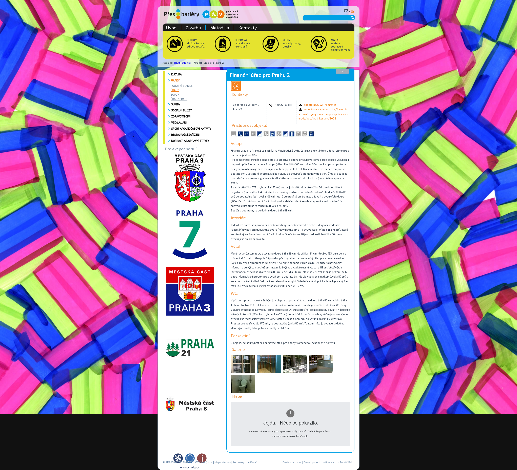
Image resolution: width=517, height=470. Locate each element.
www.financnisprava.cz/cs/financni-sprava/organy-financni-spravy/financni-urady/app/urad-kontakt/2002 (323, 114)
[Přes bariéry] (181, 14)
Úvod (171, 27)
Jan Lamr (297, 462)
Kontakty (248, 27)
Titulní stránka (182, 62)
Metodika (219, 27)
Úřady (175, 80)
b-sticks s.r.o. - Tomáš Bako (337, 462)
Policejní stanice (181, 85)
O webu (193, 27)
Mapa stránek (222, 462)
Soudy (175, 94)
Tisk (342, 71)
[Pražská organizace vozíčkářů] (220, 14)
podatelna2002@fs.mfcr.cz (320, 104)
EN (352, 11)
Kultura (176, 74)
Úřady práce (179, 99)
